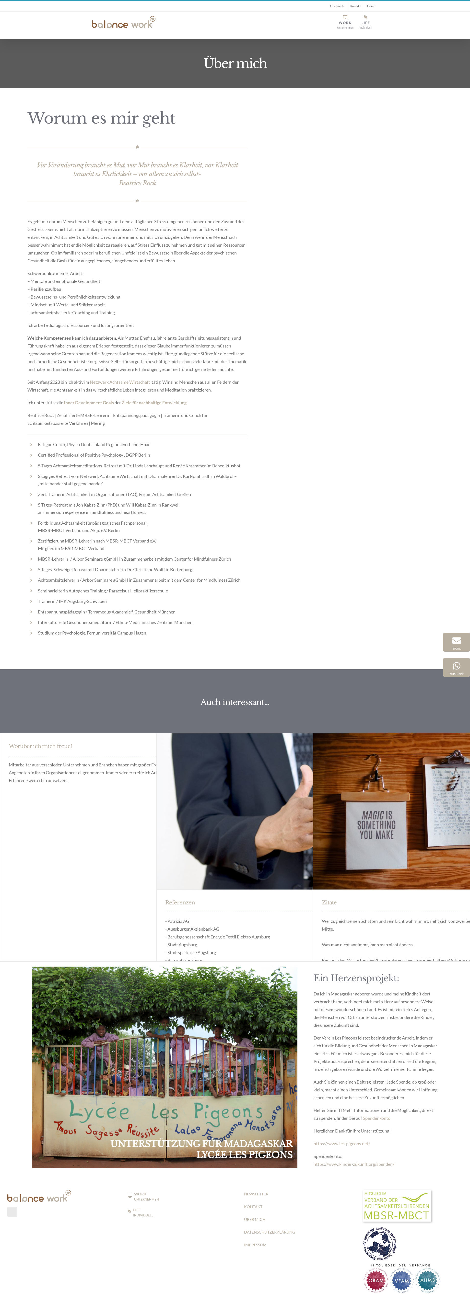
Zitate (329, 902)
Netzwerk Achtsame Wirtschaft (120, 382)
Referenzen (180, 902)
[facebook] (12, 1212)
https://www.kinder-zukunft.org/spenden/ (354, 1164)
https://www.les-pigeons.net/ (342, 1143)
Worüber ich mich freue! (40, 746)
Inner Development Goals (89, 402)
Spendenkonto (376, 1118)
